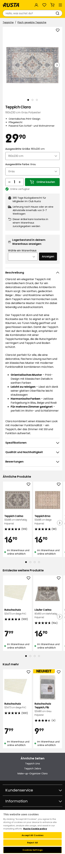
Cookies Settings (32, 850)
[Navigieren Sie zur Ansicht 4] (39, 562)
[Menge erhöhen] (19, 182)
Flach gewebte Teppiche (32, 22)
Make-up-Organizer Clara (33, 773)
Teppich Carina (15, 519)
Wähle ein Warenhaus (22, 250)
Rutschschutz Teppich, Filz (42, 709)
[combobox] (29, 13)
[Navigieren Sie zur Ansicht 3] (37, 100)
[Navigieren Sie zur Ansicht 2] (32, 100)
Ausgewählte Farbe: (20, 164)
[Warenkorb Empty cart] (52, 5)
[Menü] (60, 5)
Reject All (32, 842)
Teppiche (8, 22)
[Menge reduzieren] (9, 182)
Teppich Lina (32, 763)
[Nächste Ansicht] (57, 65)
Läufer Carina (45, 613)
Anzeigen (48, 256)
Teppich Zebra (32, 768)
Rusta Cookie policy (35, 828)
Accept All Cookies (32, 835)
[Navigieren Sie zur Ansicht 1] (28, 100)
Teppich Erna (43, 519)
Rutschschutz (15, 611)
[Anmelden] (36, 5)
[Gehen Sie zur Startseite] (11, 5)
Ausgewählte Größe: (25, 149)
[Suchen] (58, 13)
